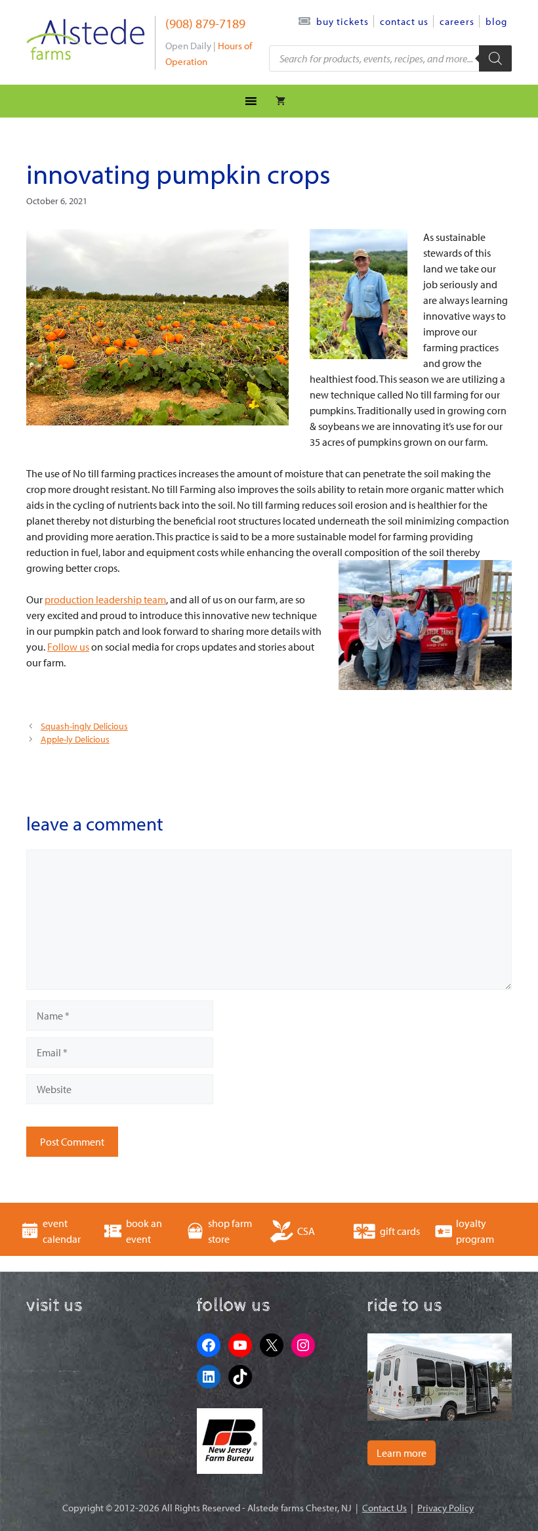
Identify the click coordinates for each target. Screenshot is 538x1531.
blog (496, 21)
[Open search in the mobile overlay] (390, 58)
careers (457, 21)
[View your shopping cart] (280, 101)
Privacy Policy (445, 1507)
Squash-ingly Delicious (84, 726)
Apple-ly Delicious (75, 739)
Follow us (68, 646)
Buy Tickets (342, 21)
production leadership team (105, 599)
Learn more (401, 1452)
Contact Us (404, 21)
